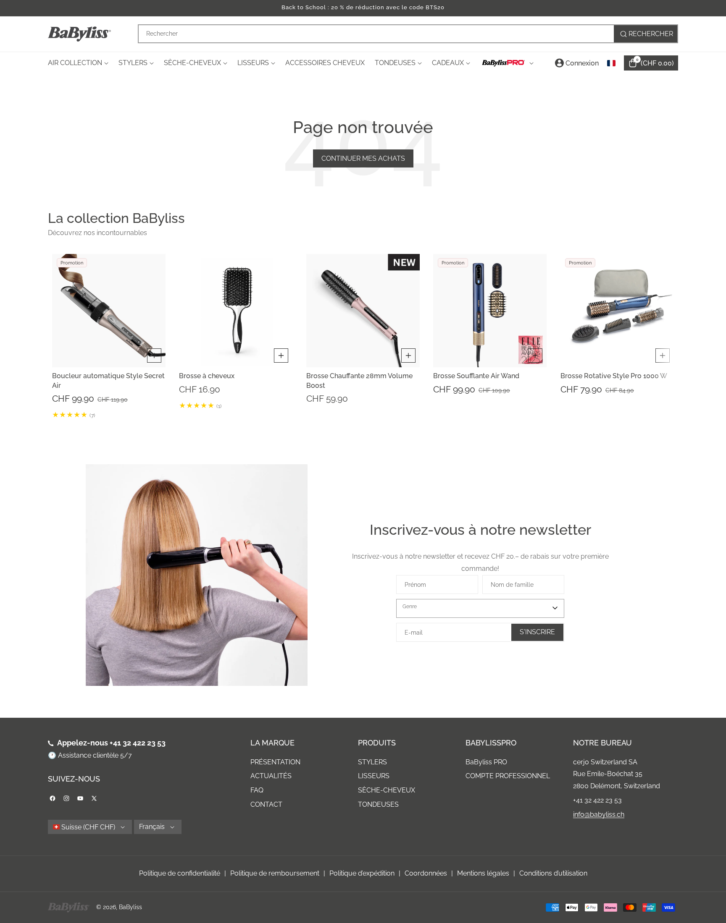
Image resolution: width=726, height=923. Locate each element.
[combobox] (408, 33)
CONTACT (266, 804)
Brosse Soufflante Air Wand (476, 376)
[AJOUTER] (154, 355)
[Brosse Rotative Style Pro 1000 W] (617, 310)
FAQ (256, 790)
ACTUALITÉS (271, 776)
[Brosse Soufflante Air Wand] (490, 310)
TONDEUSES (378, 804)
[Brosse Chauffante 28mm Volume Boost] (363, 310)
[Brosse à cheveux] (235, 310)
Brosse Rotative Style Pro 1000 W (613, 376)
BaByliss (130, 907)
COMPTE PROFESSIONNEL (508, 776)
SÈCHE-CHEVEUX (386, 790)
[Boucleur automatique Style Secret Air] (109, 310)
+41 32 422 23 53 (138, 742)
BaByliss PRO (486, 762)
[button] (58, 336)
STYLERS (372, 762)
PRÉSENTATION (275, 762)
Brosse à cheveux (206, 376)
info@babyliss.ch (598, 814)
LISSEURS (373, 776)
